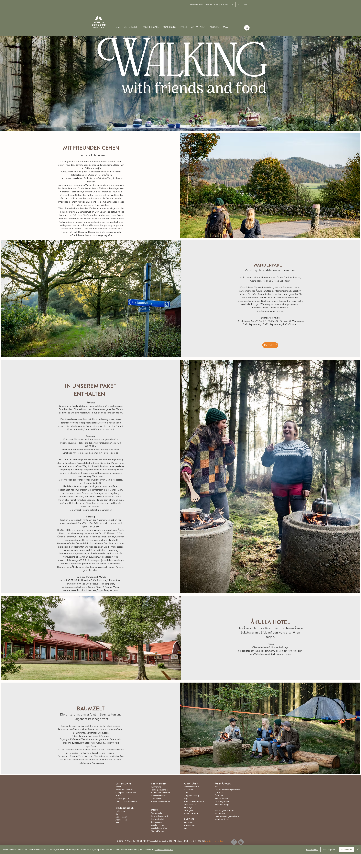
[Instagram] (241, 842)
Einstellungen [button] (312, 849)
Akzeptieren (346, 849)
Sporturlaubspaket (159, 816)
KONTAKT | (225, 4)
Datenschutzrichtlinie (164, 849)
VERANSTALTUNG (196, 4)
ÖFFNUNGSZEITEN (211, 4)
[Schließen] (357, 849)
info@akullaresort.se (214, 841)
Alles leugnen (329, 849)
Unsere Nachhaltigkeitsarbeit (228, 789)
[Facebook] (234, 842)
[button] (214, 27)
